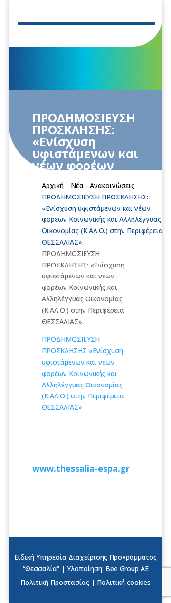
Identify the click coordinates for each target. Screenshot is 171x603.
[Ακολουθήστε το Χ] (54, 35)
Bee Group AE (127, 568)
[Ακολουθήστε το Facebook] (35, 35)
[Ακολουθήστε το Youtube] (73, 35)
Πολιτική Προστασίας (54, 582)
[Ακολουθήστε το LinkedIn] (92, 35)
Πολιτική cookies (124, 582)
